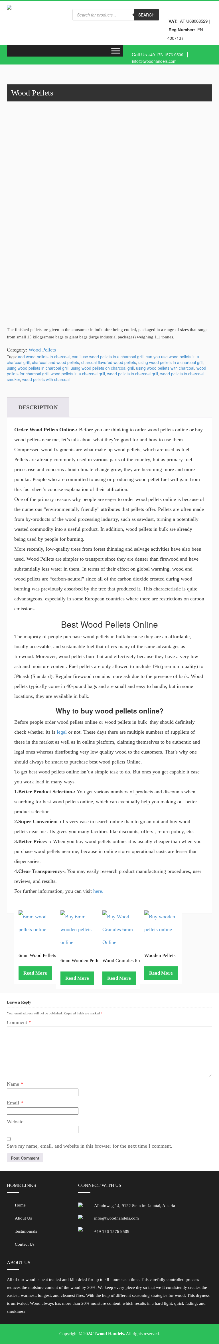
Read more (35, 973)
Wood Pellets (42, 350)
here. (98, 891)
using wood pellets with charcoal (165, 368)
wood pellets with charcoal (46, 379)
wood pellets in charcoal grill (132, 373)
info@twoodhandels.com (154, 61)
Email (15, 1103)
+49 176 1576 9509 (165, 54)
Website (15, 1121)
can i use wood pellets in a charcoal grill (107, 356)
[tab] (38, 407)
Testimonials (26, 1231)
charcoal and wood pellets (55, 362)
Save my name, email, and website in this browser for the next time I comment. (89, 1146)
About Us (23, 1218)
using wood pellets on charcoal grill (102, 368)
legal (62, 732)
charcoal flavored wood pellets (108, 362)
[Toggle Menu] (115, 50)
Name (15, 1084)
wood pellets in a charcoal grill (78, 373)
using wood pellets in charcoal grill (37, 368)
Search (146, 15)
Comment (19, 1022)
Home (20, 1205)
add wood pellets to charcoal (44, 356)
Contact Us (25, 1244)
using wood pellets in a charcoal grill (170, 362)
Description (38, 407)
